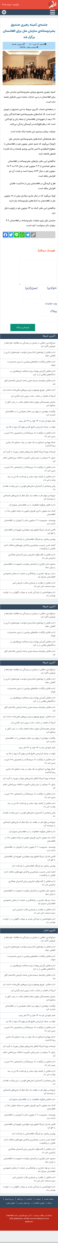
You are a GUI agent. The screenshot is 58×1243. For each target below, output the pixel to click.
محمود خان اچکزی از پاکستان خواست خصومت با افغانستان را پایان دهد (29, 565)
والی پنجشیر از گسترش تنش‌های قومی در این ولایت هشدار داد (29, 487)
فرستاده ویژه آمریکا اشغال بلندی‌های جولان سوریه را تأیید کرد (29, 452)
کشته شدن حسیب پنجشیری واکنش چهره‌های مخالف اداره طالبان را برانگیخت (29, 547)
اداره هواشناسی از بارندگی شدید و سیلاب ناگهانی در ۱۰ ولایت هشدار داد (29, 594)
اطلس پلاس (10, 1203)
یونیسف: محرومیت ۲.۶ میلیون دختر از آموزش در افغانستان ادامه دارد (29, 522)
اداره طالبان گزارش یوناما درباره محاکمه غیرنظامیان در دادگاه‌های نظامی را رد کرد (32, 373)
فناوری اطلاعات (38, 1203)
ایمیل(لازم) (31, 288)
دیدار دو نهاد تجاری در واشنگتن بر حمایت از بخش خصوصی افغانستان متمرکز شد (29, 575)
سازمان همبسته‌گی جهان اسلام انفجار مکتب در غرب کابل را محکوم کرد (30, 403)
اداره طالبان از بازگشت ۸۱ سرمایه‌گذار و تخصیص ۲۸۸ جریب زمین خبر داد (29, 434)
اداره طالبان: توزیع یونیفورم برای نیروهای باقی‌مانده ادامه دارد (29, 390)
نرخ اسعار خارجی (24, 1203)
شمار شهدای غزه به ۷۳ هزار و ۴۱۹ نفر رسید (37, 421)
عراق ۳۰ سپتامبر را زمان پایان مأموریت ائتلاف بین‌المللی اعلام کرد (29, 459)
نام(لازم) (52, 288)
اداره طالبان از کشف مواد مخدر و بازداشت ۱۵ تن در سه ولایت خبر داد (31, 478)
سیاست (38, 1199)
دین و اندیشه (9, 1199)
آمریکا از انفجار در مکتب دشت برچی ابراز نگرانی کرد (33, 396)
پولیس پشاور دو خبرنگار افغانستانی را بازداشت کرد (33, 539)
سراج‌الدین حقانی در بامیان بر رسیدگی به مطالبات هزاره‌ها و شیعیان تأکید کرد (29, 344)
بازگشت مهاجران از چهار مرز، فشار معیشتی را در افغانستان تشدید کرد (30, 413)
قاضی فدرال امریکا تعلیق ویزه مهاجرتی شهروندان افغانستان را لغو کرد (29, 531)
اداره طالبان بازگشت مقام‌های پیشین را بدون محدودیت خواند (31, 363)
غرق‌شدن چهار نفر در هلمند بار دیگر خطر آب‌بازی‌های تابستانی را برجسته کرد (29, 497)
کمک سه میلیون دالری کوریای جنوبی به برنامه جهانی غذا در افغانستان (30, 512)
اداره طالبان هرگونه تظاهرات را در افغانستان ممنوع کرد (32, 505)
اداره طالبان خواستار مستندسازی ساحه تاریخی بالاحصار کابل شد (29, 382)
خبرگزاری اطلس (52, 4)
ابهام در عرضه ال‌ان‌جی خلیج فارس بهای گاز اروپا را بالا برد (30, 427)
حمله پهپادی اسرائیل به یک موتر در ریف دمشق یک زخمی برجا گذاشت (30, 444)
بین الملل (20, 1199)
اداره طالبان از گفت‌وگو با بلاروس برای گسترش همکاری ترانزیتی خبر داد (31, 556)
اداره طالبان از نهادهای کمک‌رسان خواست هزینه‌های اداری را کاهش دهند (29, 354)
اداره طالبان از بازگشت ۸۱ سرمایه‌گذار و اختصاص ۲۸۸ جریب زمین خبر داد (29, 469)
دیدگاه (49, 1203)
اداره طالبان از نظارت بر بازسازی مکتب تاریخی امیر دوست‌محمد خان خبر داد (34, 584)
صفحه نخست (48, 1199)
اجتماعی (29, 1199)
